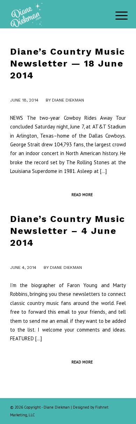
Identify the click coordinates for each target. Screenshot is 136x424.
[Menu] (116, 15)
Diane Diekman (68, 100)
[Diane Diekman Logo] (56, 14)
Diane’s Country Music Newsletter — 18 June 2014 (67, 63)
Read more (82, 194)
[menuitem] (116, 15)
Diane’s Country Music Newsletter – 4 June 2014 (67, 231)
